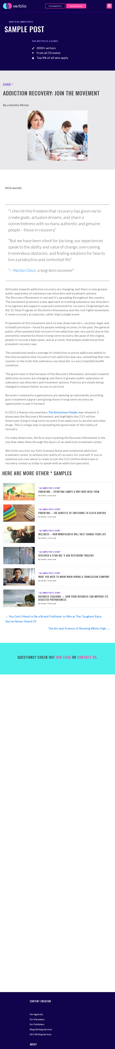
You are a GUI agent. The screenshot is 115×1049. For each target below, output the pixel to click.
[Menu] (109, 5)
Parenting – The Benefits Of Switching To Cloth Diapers (72, 513)
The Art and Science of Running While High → (79, 628)
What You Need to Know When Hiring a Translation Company (73, 577)
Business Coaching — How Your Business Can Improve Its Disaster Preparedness (73, 598)
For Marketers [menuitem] (37, 1019)
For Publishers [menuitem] (37, 1024)
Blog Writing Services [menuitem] (41, 1029)
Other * (58, 488)
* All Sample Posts (46, 488)
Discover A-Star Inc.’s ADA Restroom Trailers (66, 555)
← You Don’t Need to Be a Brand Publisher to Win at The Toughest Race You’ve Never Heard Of (53, 619)
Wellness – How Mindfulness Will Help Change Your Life (72, 534)
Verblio (43, 495)
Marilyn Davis (24, 270)
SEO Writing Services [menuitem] (41, 1034)
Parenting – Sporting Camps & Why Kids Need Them (68, 491)
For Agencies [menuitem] (36, 1014)
